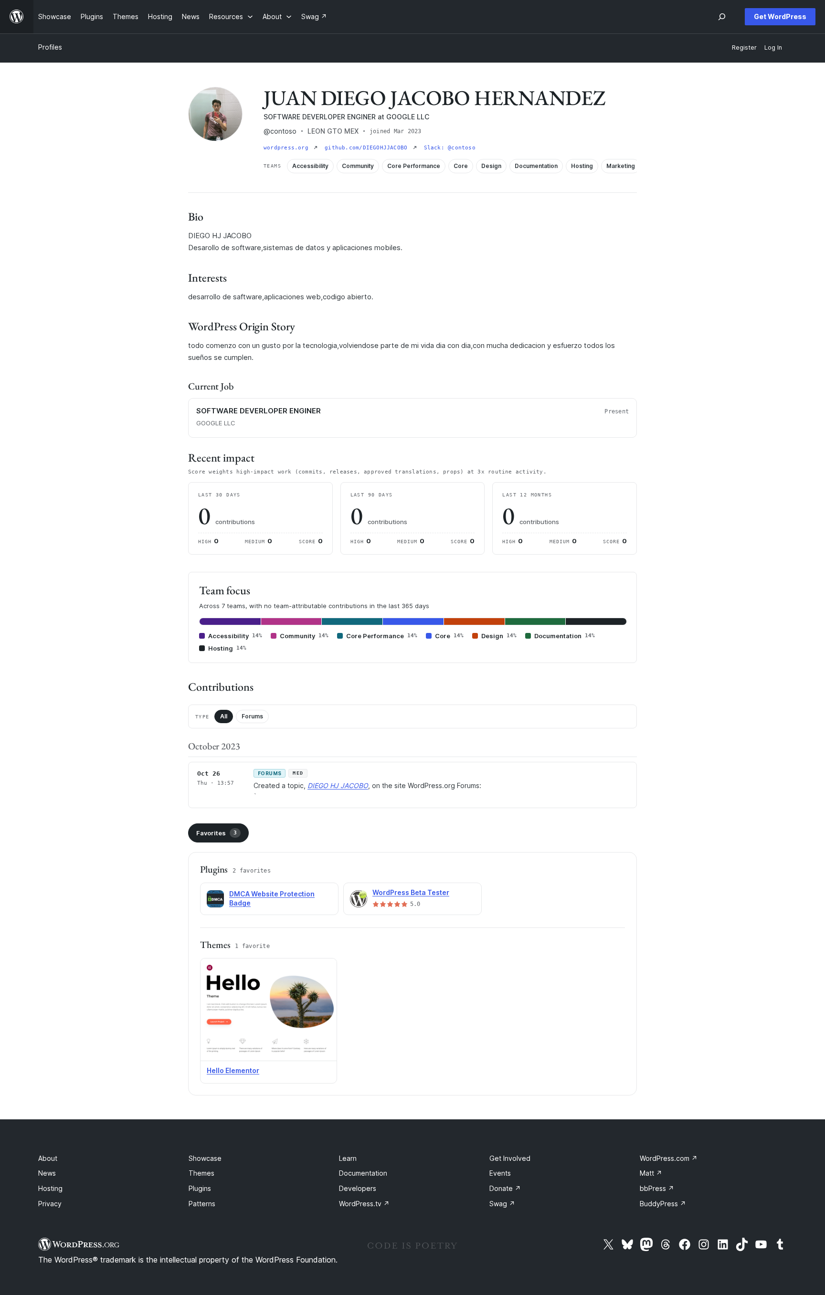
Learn (348, 1158)
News (47, 1173)
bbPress (657, 1188)
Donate (505, 1188)
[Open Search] (722, 16)
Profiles (50, 47)
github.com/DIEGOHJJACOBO (368, 148)
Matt (651, 1173)
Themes (201, 1173)
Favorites (216, 833)
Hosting (50, 1188)
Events (500, 1173)
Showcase (205, 1158)
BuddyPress (663, 1204)
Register (744, 47)
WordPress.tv (364, 1204)
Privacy (50, 1204)
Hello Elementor (233, 1070)
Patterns (202, 1204)
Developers (357, 1188)
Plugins (200, 1188)
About (47, 1158)
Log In (773, 47)
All (223, 716)
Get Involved (509, 1158)
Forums (252, 716)
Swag (502, 1204)
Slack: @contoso (450, 148)
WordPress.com (669, 1158)
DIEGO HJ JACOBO (337, 785)
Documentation (363, 1173)
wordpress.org (288, 148)
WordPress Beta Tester (410, 892)
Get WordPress (780, 16)
